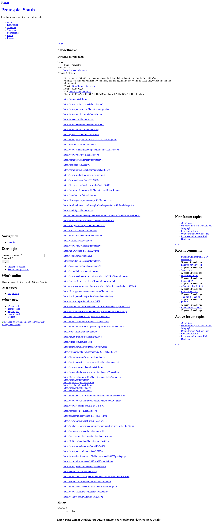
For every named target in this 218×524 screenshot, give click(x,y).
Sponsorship (13, 33)
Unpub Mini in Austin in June (195, 233)
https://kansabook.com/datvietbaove (80, 411)
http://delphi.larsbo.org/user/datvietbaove (82, 261)
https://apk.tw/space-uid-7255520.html (81, 251)
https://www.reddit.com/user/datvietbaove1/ (83, 124)
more (177, 244)
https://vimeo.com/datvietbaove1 (78, 119)
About (10, 22)
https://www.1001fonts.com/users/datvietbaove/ (85, 491)
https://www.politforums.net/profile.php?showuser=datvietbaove (93, 326)
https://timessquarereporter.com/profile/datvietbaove (87, 200)
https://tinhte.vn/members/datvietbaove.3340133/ (86, 441)
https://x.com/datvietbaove (75, 99)
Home (60, 43)
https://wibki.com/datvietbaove (77, 256)
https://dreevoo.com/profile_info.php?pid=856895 (86, 185)
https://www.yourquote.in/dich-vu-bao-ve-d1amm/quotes (90, 139)
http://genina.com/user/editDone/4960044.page (85, 347)
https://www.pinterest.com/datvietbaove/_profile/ (86, 109)
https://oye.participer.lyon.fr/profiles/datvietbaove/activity (90, 281)
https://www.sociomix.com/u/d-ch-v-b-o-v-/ (83, 405)
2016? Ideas (186, 223)
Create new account (17, 266)
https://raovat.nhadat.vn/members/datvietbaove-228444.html (91, 372)
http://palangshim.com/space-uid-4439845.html (85, 416)
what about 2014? (189, 275)
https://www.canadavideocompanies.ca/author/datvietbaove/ (91, 149)
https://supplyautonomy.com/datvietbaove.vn (84, 225)
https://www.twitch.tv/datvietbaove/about (82, 114)
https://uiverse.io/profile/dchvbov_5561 (81, 301)
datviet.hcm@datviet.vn (80, 91)
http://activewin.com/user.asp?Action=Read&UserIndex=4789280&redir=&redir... (101, 215)
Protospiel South (18, 9)
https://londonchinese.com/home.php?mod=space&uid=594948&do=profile (98, 205)
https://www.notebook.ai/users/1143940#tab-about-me (88, 220)
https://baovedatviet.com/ (75, 70)
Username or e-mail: (12, 255)
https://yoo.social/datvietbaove (77, 240)
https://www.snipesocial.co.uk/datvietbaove (83, 367)
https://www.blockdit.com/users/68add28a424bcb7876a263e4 (92, 400)
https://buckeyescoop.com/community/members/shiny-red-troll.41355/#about (99, 426)
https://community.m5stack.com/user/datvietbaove (86, 170)
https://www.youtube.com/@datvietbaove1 (83, 104)
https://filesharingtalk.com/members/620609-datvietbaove (90, 352)
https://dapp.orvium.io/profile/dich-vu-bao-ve (84, 357)
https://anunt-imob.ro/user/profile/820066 (82, 336)
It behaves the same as (191, 307)
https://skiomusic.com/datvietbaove (79, 144)
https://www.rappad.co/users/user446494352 (84, 446)
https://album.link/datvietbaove (77, 390)
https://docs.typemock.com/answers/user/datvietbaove (88, 291)
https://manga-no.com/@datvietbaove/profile (84, 431)
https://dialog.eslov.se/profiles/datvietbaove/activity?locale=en (92, 377)
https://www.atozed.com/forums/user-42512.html (86, 321)
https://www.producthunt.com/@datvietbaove (84, 466)
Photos (10, 38)
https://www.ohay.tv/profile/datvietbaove (82, 245)
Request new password (18, 269)
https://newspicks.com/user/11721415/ (81, 180)
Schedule (11, 27)
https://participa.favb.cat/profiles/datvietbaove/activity (88, 296)
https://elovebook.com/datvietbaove (80, 471)
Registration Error (189, 231)
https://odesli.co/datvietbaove (76, 380)
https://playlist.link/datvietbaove (78, 385)
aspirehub (12, 317)
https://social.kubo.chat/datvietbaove (80, 331)
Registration (12, 24)
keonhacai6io (14, 309)
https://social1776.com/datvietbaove (80, 230)
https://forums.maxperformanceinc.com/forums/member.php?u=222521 (96, 306)
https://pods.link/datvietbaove (77, 388)
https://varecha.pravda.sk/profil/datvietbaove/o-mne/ (87, 436)
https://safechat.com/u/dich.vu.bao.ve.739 (82, 266)
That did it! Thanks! (190, 297)
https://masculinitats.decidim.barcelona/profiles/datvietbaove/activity (95, 311)
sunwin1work (14, 314)
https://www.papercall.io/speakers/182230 (83, 451)
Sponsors (11, 30)
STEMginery (187, 281)
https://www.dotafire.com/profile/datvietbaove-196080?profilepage (94, 456)
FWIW (184, 302)
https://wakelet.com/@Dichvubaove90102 (83, 496)
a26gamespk (13, 293)
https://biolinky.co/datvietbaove (78, 210)
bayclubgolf (13, 311)
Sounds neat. (187, 270)
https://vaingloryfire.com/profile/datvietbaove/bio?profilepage (92, 190)
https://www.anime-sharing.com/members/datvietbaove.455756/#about (96, 476)
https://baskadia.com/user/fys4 (77, 165)
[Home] (5, 2)
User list (11, 242)
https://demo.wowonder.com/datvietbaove (82, 160)
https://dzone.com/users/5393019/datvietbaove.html (87, 481)
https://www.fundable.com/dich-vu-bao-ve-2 (84, 175)
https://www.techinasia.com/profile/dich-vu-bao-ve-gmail (90, 486)
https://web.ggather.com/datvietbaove (80, 271)
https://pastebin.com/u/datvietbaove (79, 195)
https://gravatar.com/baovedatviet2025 (81, 134)
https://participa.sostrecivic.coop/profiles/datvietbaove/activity (92, 362)
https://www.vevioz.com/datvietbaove (81, 154)
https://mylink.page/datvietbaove (78, 382)
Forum (10, 35)
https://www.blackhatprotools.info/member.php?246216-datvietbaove (95, 276)
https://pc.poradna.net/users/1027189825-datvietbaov (88, 461)
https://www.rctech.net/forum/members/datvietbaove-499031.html (94, 395)
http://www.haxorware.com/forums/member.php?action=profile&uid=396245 (99, 286)
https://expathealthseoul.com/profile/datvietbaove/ (86, 316)
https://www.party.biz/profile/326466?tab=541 (85, 421)
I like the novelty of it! (191, 264)
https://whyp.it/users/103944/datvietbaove (82, 235)
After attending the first (192, 286)
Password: (7, 258)
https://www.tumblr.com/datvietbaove (80, 129)
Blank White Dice (189, 291)
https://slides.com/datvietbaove (77, 342)
